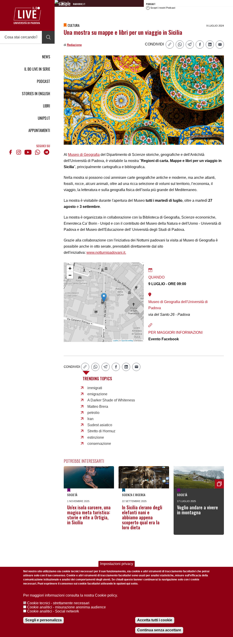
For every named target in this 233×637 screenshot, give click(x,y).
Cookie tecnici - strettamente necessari (58, 603)
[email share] (220, 44)
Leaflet (115, 340)
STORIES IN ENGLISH (36, 93)
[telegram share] (190, 44)
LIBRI (46, 106)
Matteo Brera (97, 406)
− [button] (69, 275)
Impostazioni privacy (116, 564)
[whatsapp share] (180, 44)
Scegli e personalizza (43, 620)
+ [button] (69, 268)
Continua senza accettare (159, 630)
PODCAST (43, 81)
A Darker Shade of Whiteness (111, 400)
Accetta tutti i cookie (154, 620)
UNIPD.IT (44, 118)
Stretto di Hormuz (101, 431)
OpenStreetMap (127, 340)
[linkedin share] (210, 44)
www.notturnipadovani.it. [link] (106, 252)
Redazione (74, 45)
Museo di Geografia (84, 155)
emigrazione (97, 394)
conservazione (99, 443)
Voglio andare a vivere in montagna (197, 510)
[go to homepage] (27, 15)
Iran (90, 419)
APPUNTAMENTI (39, 130)
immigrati (94, 388)
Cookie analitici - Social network (53, 611)
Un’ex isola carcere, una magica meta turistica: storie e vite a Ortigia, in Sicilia (89, 515)
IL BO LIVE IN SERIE (37, 69)
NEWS (46, 57)
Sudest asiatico (99, 425)
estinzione (95, 437)
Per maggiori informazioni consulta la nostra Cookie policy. (70, 595)
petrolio (93, 413)
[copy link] (170, 44)
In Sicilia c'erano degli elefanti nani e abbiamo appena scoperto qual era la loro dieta (142, 517)
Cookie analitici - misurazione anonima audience (66, 607)
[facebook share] (200, 44)
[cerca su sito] (48, 37)
